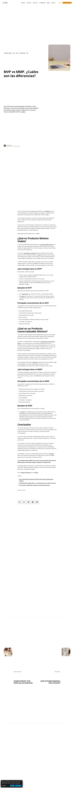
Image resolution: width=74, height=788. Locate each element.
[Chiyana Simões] (5, 146)
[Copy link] (37, 502)
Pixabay (36, 472)
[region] (12, 783)
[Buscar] (59, 3)
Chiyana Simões (9, 145)
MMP (17, 53)
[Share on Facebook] (28, 502)
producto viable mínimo (46, 244)
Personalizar (4, 785)
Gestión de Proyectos (8, 53)
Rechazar (12, 785)
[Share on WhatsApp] (19, 502)
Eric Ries (33, 253)
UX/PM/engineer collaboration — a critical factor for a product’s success (37, 483)
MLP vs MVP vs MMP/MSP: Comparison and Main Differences (34, 485)
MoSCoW (48, 211)
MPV (14, 53)
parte (23, 296)
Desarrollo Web (22, 53)
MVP (27, 53)
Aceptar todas (18, 785)
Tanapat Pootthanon (25, 472)
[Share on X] (24, 502)
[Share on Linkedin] (32, 502)
